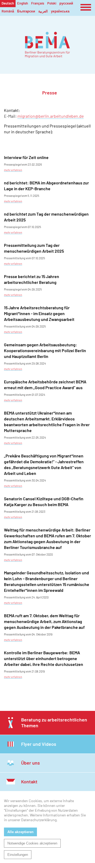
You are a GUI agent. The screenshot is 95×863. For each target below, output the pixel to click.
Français (37, 3)
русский (66, 3)
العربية (43, 11)
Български (26, 11)
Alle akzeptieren (20, 832)
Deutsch (8, 3)
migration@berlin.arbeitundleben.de (50, 116)
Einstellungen (17, 855)
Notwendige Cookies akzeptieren (32, 843)
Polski (51, 3)
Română (8, 11)
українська (60, 11)
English (22, 3)
